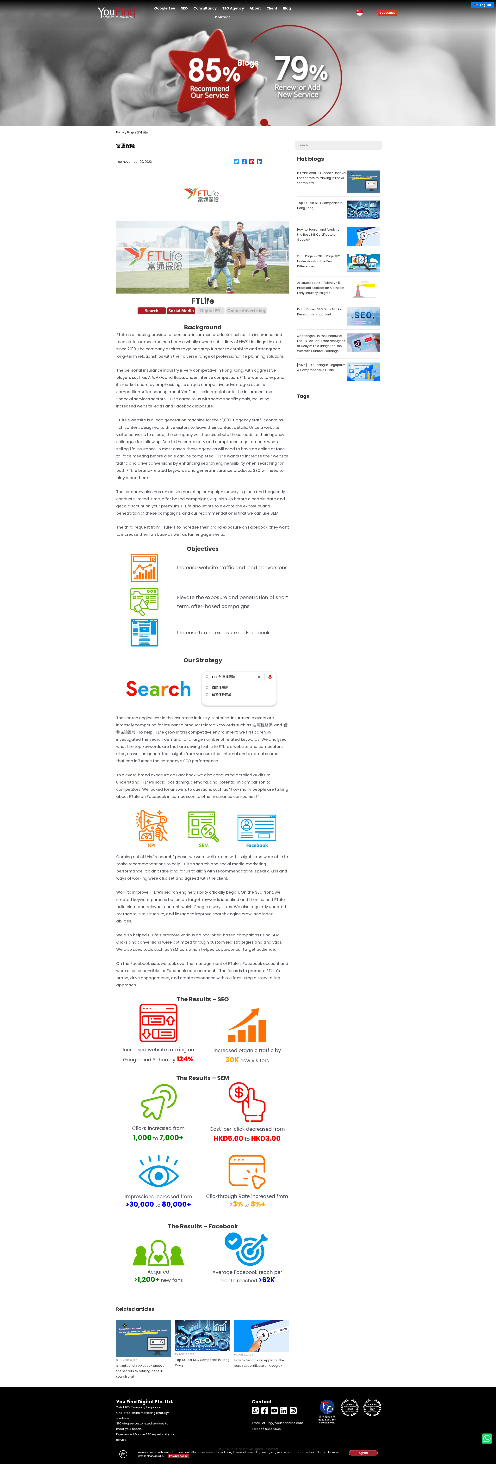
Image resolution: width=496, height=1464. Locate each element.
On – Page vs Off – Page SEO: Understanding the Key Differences (319, 261)
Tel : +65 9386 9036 (266, 1429)
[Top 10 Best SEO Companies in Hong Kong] (202, 1335)
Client (271, 8)
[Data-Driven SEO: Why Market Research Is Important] (363, 316)
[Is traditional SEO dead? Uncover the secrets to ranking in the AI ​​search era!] (143, 1338)
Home (120, 132)
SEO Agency (233, 8)
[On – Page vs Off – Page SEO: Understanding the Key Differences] (363, 263)
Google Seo (164, 8)
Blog (287, 8)
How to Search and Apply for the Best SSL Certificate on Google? (319, 234)
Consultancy (205, 8)
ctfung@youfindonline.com (282, 1423)
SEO (184, 8)
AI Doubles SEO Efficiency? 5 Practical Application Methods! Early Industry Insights (320, 288)
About (255, 8)
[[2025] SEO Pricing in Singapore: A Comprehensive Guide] (363, 371)
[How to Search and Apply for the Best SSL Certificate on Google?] (261, 1336)
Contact (222, 17)
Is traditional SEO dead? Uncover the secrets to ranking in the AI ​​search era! (141, 1371)
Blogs (130, 132)
